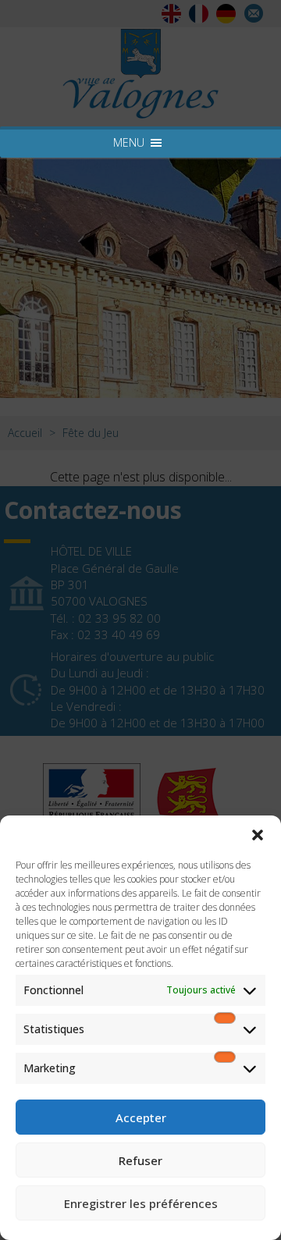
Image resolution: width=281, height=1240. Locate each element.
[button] (257, 835)
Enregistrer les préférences (141, 1203)
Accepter (141, 1117)
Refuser (140, 1160)
